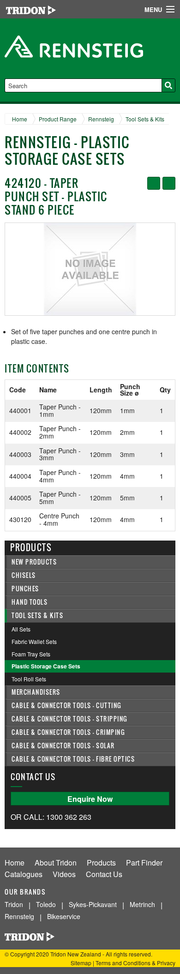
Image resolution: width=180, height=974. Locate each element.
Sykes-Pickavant (93, 904)
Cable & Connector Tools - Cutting (67, 705)
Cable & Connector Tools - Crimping (68, 732)
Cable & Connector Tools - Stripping (70, 719)
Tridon (14, 904)
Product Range (58, 119)
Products (101, 862)
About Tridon (56, 862)
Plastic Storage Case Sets (46, 666)
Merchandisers (36, 692)
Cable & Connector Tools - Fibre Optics (73, 759)
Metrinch (142, 904)
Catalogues (23, 874)
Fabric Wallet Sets (34, 641)
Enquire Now (90, 799)
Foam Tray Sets (31, 654)
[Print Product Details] (168, 183)
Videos (64, 874)
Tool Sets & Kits (145, 119)
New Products (34, 562)
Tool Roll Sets (29, 679)
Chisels (24, 575)
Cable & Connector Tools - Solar (63, 745)
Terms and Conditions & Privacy (135, 963)
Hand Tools (30, 602)
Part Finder (144, 862)
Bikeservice (63, 916)
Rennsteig (101, 119)
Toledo (46, 904)
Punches (25, 588)
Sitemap (81, 963)
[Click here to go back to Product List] (153, 183)
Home (19, 119)
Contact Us (104, 874)
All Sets (21, 629)
